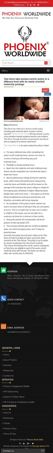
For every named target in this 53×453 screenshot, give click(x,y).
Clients (6, 423)
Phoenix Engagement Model (16, 386)
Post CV (7, 412)
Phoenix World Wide (35, 439)
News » (47, 94)
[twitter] (37, 4)
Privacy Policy (9, 428)
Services (7, 365)
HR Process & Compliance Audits (18, 401)
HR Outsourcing (10, 391)
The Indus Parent (11, 145)
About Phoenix (10, 359)
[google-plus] (34, 4)
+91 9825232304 (14, 303)
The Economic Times (20, 134)
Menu (5, 70)
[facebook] (27, 4)
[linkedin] (30, 4)
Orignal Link (44, 121)
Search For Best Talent (13, 396)
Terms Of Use (9, 433)
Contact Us (8, 375)
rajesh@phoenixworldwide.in (18, 332)
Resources (8, 370)
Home (6, 354)
